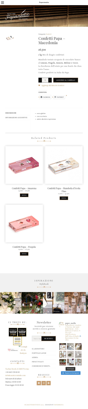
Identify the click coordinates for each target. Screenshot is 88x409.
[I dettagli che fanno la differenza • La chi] (70, 354)
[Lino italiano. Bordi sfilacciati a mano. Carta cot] (78, 354)
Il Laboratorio (38, 349)
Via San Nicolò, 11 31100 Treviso (17, 369)
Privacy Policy (38, 362)
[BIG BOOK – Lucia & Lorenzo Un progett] (62, 346)
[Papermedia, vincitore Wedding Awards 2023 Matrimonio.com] (17, 341)
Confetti (48, 34)
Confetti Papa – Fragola (24, 246)
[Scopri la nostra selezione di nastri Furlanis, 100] (62, 362)
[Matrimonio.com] (13, 350)
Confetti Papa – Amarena (24, 188)
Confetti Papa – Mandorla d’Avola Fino (63, 190)
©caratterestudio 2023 (34, 405)
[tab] (17, 113)
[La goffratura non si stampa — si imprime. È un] (70, 362)
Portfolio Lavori (39, 353)
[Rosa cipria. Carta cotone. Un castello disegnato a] (78, 362)
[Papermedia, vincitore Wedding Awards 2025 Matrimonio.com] (13, 332)
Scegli (24, 195)
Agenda (35, 357)
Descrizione (10, 113)
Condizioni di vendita (41, 366)
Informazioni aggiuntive (16, 118)
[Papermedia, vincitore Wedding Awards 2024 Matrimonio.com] (22, 332)
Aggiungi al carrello (65, 80)
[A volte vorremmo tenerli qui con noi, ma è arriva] (78, 346)
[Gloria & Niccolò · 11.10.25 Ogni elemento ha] (62, 354)
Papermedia (58, 405)
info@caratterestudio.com (15, 375)
